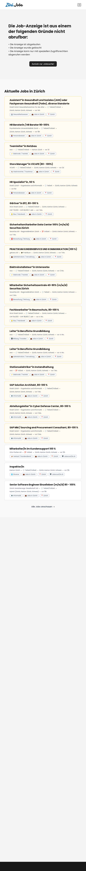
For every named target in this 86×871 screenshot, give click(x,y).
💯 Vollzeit (46, 231)
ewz (11, 150)
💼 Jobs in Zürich (38, 114)
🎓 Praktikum (26, 253)
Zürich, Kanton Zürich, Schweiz (21, 110)
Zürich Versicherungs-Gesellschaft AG (24, 488)
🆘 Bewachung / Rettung (20, 239)
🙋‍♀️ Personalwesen (18, 136)
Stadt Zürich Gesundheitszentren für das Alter (27, 107)
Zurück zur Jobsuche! (43, 64)
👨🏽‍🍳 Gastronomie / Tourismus (21, 172)
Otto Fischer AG (16, 452)
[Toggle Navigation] (79, 4)
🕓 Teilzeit (48, 186)
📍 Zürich (51, 114)
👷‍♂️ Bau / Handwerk (18, 214)
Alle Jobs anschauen (42, 506)
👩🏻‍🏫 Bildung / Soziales (18, 339)
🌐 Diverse (15, 474)
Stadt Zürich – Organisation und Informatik (26, 186)
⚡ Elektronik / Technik (19, 154)
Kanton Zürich (37, 150)
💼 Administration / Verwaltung (22, 257)
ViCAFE (12, 168)
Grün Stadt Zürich (16, 207)
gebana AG (14, 253)
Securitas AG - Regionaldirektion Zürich (24, 231)
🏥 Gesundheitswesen (19, 114)
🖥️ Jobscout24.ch (68, 456)
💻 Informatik (16, 396)
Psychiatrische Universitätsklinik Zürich (24, 128)
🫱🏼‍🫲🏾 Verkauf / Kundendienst (21, 456)
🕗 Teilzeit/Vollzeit (54, 107)
